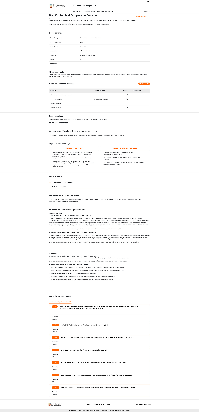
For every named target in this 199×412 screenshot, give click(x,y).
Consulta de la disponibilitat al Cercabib (60, 302)
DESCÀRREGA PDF (141, 16)
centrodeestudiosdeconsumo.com (63, 76)
